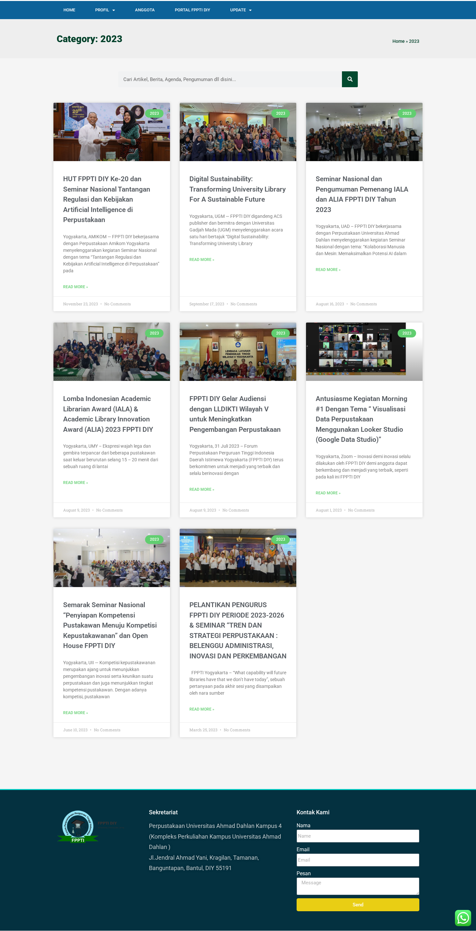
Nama (304, 825)
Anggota (145, 9)
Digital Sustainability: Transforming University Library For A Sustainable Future (237, 189)
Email (303, 849)
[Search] (350, 79)
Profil (102, 9)
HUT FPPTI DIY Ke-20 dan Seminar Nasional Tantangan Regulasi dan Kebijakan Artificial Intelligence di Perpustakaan (106, 199)
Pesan (304, 873)
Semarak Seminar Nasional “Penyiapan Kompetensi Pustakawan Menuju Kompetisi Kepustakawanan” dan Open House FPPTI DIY (110, 625)
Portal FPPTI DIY (192, 9)
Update (238, 9)
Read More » (75, 287)
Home (69, 9)
